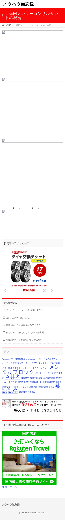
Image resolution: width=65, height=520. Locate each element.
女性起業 (13, 382)
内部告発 (34, 378)
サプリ (35, 363)
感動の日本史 (49, 382)
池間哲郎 (33, 387)
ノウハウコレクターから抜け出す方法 (24, 310)
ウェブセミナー (24, 363)
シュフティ (44, 363)
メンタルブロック (31, 369)
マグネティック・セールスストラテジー (30, 368)
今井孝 (12, 377)
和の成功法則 (49, 378)
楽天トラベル (9, 486)
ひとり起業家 (11, 363)
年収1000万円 (36, 382)
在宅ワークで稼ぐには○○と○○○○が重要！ (26, 332)
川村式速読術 (23, 382)
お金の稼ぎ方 (49, 359)
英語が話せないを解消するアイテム (23, 325)
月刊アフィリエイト (20, 387)
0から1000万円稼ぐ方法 (18, 318)
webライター (37, 359)
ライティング (50, 373)
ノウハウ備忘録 (18, 4)
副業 (40, 378)
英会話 (52, 387)
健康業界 (25, 378)
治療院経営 (43, 387)
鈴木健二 (23, 392)
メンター (39, 373)
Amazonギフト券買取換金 (13, 359)
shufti (28, 359)
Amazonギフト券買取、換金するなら (24, 340)
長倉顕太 (32, 392)
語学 (13, 391)
